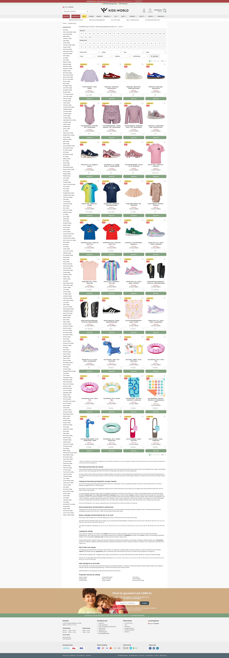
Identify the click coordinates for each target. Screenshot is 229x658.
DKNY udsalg (66, 143)
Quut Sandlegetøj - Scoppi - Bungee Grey (156, 439)
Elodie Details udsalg (68, 167)
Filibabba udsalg (67, 182)
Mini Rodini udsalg (67, 332)
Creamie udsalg (66, 124)
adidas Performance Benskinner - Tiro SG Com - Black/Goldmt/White (156, 282)
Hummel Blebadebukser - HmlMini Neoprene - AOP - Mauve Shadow (112, 126)
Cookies (156, 655)
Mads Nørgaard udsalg (68, 309)
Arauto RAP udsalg (67, 53)
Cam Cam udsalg (67, 98)
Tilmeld (144, 603)
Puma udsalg (66, 407)
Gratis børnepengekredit (98, 20)
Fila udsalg (65, 180)
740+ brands (116, 20)
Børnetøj (107, 16)
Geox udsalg (66, 208)
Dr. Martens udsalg (67, 150)
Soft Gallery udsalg (67, 446)
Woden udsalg (66, 508)
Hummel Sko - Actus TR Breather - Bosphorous (134, 243)
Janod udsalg (66, 242)
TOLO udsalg (66, 478)
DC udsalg (65, 130)
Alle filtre (155, 56)
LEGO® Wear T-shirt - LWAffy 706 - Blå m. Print (89, 243)
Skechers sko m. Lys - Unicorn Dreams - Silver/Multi (155, 243)
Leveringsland (149, 655)
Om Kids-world (128, 623)
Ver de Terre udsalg (67, 489)
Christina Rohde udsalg (68, 107)
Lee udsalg (65, 281)
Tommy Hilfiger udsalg (68, 480)
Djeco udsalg (66, 141)
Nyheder (91, 16)
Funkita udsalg (66, 201)
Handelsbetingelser (123, 655)
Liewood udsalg (66, 291)
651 (162, 61)
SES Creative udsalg (67, 435)
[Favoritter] (98, 64)
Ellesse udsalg (66, 165)
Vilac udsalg (66, 497)
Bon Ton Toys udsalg (68, 79)
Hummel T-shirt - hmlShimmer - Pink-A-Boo (112, 282)
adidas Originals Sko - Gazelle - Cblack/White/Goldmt (112, 321)
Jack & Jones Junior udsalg (69, 240)
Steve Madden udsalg (68, 454)
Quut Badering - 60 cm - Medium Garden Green (111, 439)
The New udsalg (67, 469)
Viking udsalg (66, 495)
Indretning (161, 16)
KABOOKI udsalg (67, 253)
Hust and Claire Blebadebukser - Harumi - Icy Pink (133, 321)
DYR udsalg (66, 152)
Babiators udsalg (67, 62)
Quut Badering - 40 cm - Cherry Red (156, 360)
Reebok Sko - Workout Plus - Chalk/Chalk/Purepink (133, 87)
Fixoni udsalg (66, 186)
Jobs (126, 625)
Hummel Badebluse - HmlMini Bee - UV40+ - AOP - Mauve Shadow (134, 126)
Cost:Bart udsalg (67, 122)
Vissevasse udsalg (67, 500)
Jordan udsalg (66, 248)
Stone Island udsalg (67, 457)
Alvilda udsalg (66, 42)
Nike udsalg (66, 366)
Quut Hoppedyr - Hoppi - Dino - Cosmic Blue (112, 360)
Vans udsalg (66, 487)
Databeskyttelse (133, 655)
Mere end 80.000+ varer (153, 20)
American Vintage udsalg (69, 45)
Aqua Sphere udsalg (68, 51)
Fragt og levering (103, 625)
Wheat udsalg (66, 506)
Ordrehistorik (102, 628)
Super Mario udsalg (67, 463)
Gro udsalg (65, 214)
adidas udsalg (66, 36)
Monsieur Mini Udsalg (68, 343)
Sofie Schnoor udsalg (68, 444)
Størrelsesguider (103, 631)
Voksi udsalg (66, 502)
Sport (123, 16)
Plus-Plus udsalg (67, 399)
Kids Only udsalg (67, 268)
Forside (64, 23)
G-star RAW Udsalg (67, 203)
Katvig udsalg (66, 257)
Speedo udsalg (66, 450)
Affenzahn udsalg (67, 38)
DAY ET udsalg (66, 128)
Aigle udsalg (66, 40)
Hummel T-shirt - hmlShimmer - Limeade (90, 204)
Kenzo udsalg (66, 261)
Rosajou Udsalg (66, 422)
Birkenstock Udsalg (67, 68)
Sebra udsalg (66, 433)
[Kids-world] (114, 10)
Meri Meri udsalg (67, 324)
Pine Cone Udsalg (67, 390)
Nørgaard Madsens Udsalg (69, 371)
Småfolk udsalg (66, 442)
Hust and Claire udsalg (68, 233)
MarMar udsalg (66, 317)
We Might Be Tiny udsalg (69, 504)
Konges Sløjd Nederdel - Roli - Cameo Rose (134, 204)
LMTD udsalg (66, 304)
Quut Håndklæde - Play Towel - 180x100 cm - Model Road (134, 399)
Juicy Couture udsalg (68, 251)
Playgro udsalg (66, 394)
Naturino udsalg (67, 360)
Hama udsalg (66, 221)
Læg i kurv (89, 98)
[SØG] (87, 11)
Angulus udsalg (66, 47)
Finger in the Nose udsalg (69, 184)
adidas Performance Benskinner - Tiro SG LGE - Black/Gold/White (89, 321)
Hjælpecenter (102, 630)
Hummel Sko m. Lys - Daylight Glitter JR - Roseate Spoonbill (111, 165)
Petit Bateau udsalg (67, 379)
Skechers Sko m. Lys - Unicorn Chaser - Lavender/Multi (156, 321)
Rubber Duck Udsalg (68, 429)
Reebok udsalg (66, 416)
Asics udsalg (66, 60)
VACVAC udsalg (67, 484)
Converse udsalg (67, 117)
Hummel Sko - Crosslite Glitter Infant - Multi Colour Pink (156, 126)
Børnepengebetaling (104, 633)
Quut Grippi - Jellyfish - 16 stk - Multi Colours (134, 360)
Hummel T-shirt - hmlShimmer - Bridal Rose (156, 165)
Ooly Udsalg (66, 373)
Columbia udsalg (67, 113)
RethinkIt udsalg (67, 420)
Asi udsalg (65, 57)
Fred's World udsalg (67, 197)
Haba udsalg (66, 218)
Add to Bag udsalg (67, 34)
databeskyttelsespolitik (138, 615)
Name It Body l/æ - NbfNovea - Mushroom (156, 204)
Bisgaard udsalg (67, 70)
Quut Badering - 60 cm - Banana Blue (111, 399)
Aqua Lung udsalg (67, 49)
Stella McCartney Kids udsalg (70, 452)
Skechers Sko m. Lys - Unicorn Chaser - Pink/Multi (133, 282)
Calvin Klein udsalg (67, 96)
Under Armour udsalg (68, 482)
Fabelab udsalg (66, 175)
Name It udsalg (66, 354)
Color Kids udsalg (67, 111)
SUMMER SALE (76, 16)
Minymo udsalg (66, 336)
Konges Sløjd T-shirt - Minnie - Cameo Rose (89, 282)
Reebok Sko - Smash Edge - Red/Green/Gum (112, 87)
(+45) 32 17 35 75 (71, 625)
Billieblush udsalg (67, 66)
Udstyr (141, 16)
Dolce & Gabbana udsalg (69, 145)
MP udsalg (65, 347)
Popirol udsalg (66, 405)
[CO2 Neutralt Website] (135, 648)
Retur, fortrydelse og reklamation (107, 626)
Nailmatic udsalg (67, 351)
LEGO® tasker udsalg (68, 283)
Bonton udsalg (66, 81)
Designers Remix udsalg (68, 135)
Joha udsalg (66, 246)
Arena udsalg (66, 55)
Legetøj (150, 16)
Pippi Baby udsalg (67, 392)
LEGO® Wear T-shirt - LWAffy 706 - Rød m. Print (112, 243)
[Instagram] (154, 648)
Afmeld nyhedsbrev (130, 630)
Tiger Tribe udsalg (67, 474)
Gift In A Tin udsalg (67, 210)
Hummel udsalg (66, 231)
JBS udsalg (65, 244)
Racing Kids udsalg (67, 412)
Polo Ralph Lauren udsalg (69, 401)
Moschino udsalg (67, 345)
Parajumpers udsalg (67, 377)
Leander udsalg (66, 278)
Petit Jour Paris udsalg (68, 384)
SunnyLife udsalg (67, 461)
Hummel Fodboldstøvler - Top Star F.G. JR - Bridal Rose (134, 165)
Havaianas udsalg (67, 223)
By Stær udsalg (66, 92)
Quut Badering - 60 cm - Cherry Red (89, 399)
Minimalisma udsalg (67, 334)
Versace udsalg (66, 493)
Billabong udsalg (67, 64)
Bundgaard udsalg (67, 85)
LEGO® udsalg (83, 580)
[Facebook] (150, 648)
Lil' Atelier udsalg (67, 293)
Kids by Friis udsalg (67, 263)
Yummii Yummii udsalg (68, 512)
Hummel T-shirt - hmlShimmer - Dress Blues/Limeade (112, 204)
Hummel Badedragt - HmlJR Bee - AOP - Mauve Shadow (89, 126)
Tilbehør (132, 16)
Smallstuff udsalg (67, 439)
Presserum (127, 626)
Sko (115, 16)
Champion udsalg (67, 105)
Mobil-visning (162, 655)
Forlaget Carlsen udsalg (68, 195)
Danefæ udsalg (66, 126)
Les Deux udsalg (67, 287)
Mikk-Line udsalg (67, 328)
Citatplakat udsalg (67, 109)
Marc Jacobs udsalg (67, 313)
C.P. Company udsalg (68, 94)
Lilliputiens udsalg (67, 296)
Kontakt (66, 621)
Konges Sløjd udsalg (68, 270)
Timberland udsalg (67, 476)
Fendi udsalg (66, 178)
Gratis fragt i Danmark (77, 20)
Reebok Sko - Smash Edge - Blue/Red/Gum (156, 87)
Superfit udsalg (66, 465)
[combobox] (89, 95)
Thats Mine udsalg (67, 467)
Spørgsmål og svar (129, 628)
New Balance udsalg (68, 362)
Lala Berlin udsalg (67, 274)
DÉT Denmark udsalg (68, 154)
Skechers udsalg (67, 437)
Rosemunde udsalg (67, 424)
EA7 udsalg (65, 156)
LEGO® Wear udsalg (68, 285)
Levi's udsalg (66, 289)
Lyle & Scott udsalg (67, 306)
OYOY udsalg (66, 375)
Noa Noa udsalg (67, 369)
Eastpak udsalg (66, 158)
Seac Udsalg (66, 431)
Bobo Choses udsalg (68, 77)
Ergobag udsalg (66, 173)
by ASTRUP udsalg (67, 87)
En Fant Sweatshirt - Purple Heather (90, 87)
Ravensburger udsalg (68, 414)
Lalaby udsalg (66, 276)
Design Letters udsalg (68, 133)
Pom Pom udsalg (67, 403)
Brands (99, 16)
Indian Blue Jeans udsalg (69, 238)
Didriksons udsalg (67, 139)
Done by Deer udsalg (68, 148)
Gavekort (127, 631)
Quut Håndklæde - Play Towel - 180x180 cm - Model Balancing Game (156, 400)
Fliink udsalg (66, 188)
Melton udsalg (66, 321)
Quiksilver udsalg (67, 409)
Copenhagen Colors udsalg (69, 120)
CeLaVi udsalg (66, 102)
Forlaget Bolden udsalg (68, 193)
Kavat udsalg (66, 259)
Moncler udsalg (66, 341)
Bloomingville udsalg (68, 75)
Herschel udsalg (66, 225)
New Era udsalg (66, 364)
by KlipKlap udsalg (67, 90)
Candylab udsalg (67, 100)
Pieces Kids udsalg (67, 388)
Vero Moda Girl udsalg (68, 491)
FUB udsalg (66, 199)
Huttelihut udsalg (67, 236)
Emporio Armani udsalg (68, 169)
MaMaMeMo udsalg (68, 311)
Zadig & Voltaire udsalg (68, 515)
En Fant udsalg (66, 171)
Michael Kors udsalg (68, 326)
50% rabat (66, 16)
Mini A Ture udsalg (67, 330)
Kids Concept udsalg (68, 266)
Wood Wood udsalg (67, 510)
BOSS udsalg (66, 83)
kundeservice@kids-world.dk (73, 623)
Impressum (141, 655)
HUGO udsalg (66, 229)
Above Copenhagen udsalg (69, 32)
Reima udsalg (66, 418)
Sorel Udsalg (66, 448)
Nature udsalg (66, 358)
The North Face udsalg (68, 472)
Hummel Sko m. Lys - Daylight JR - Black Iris (89, 165)
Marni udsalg (66, 319)
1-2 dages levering (134, 20)
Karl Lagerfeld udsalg (68, 255)
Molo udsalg (66, 339)
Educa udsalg (66, 163)
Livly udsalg (66, 302)
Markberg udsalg (67, 315)
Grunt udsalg (66, 216)
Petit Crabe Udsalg (67, 381)
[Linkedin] (157, 648)
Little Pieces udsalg (67, 298)
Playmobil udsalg (67, 397)
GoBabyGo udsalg (67, 212)
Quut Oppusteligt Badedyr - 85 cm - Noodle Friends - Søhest (90, 439)
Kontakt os (101, 623)
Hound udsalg (66, 227)
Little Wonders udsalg (68, 300)
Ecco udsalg (66, 160)
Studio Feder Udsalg (68, 459)
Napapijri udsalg (67, 356)
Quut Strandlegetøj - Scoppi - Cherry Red (133, 439)
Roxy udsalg (66, 427)
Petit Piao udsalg (67, 386)
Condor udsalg (66, 115)
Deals (84, 16)
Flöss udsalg (66, 190)
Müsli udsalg (66, 349)
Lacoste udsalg (66, 272)
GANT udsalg (66, 205)
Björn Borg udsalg (67, 72)
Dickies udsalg (66, 137)
